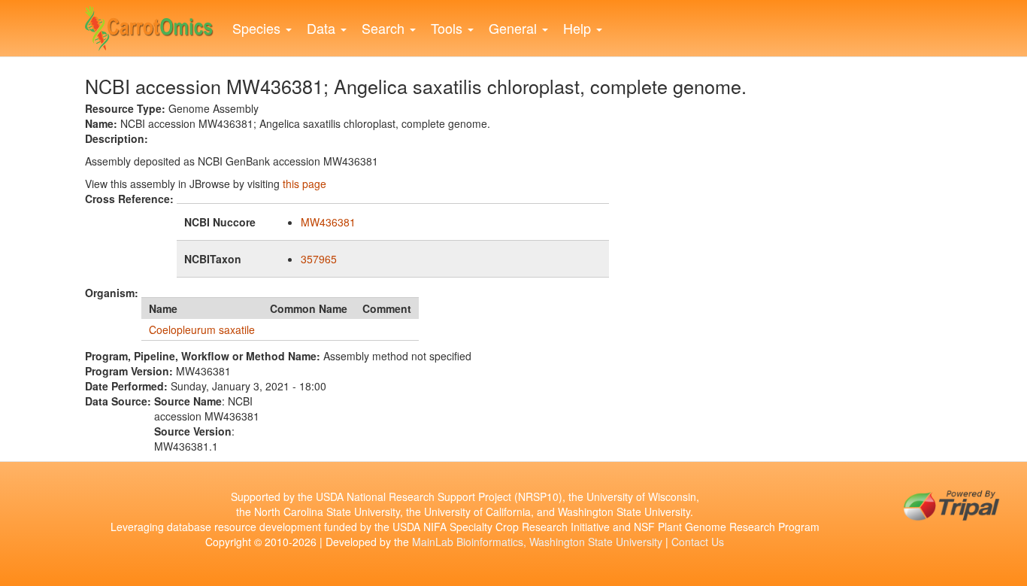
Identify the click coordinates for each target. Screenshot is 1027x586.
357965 (319, 258)
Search (385, 28)
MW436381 (328, 221)
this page (304, 183)
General (515, 28)
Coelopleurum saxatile (202, 329)
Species (258, 28)
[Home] (155, 25)
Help (579, 28)
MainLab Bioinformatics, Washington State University (537, 541)
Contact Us (697, 541)
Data (323, 28)
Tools (448, 28)
